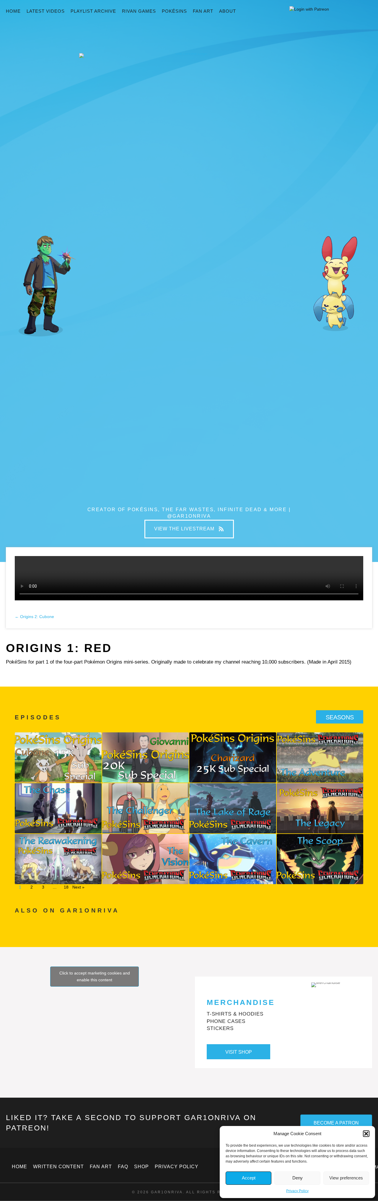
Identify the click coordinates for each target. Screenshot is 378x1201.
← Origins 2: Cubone (34, 616)
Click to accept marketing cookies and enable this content (94, 976)
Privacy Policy (297, 1191)
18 (66, 887)
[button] (366, 1134)
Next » (78, 887)
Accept (248, 1177)
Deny (297, 1177)
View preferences (346, 1177)
